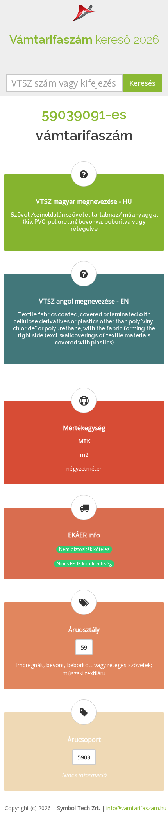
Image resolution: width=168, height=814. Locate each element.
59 (84, 647)
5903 (84, 757)
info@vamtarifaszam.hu (136, 808)
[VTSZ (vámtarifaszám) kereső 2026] (84, 12)
